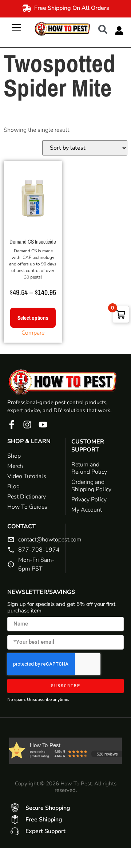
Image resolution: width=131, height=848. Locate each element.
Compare (32, 333)
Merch (15, 466)
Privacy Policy (89, 500)
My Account (86, 510)
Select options (32, 318)
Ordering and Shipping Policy (91, 485)
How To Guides (27, 507)
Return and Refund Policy (89, 468)
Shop (14, 456)
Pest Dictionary (26, 497)
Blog (13, 486)
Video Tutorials (26, 476)
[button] (106, 28)
